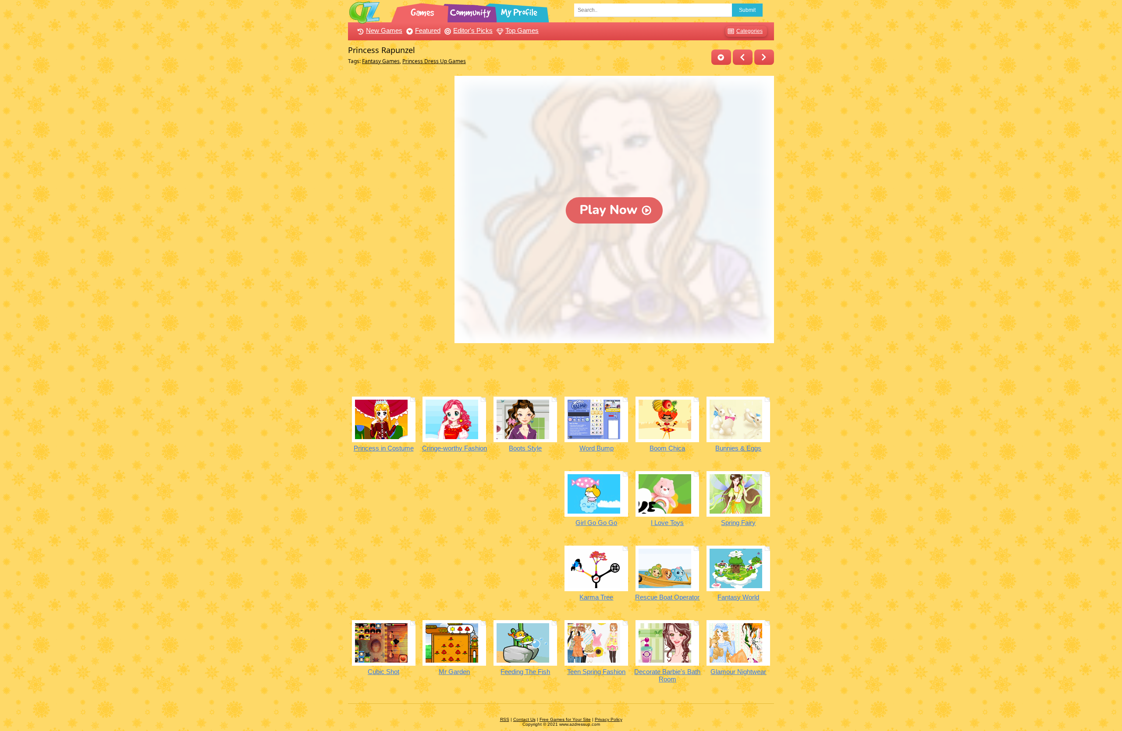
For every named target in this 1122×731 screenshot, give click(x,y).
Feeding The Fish (525, 671)
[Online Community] (471, 11)
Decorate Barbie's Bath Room (667, 675)
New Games (384, 30)
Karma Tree (596, 597)
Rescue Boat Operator (667, 597)
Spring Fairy (738, 522)
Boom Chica (667, 448)
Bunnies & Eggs (738, 448)
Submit (747, 10)
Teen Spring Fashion (596, 671)
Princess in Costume (384, 448)
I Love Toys (667, 522)
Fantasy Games (381, 61)
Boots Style (525, 448)
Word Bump (596, 448)
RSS (504, 719)
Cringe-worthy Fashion (454, 448)
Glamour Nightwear (738, 671)
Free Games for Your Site (565, 719)
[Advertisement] (399, 207)
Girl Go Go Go (596, 522)
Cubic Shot (383, 671)
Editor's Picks (473, 30)
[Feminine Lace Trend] (743, 57)
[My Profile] (520, 11)
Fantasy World (738, 597)
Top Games (522, 30)
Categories (749, 31)
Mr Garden (454, 671)
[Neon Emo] (764, 57)
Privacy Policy (608, 719)
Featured (427, 30)
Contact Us (524, 719)
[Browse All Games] (423, 11)
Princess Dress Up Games (434, 61)
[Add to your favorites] (721, 57)
